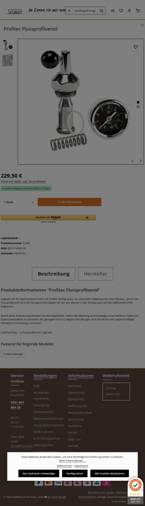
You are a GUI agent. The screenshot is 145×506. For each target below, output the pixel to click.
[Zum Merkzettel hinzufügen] (136, 47)
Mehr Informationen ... (72, 460)
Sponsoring (75, 419)
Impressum (81, 465)
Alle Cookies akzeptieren (109, 473)
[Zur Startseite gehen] (13, 10)
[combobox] (85, 10)
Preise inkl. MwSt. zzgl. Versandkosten (23, 181)
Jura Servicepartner (46, 452)
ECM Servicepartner (47, 438)
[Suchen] (101, 10)
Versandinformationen (49, 425)
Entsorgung (41, 405)
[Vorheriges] (133, 161)
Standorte (75, 426)
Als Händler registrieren (41, 396)
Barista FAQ (76, 399)
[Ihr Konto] (129, 10)
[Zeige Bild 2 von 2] (138, 106)
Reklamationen (44, 412)
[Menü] (113, 10)
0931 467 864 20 (17, 404)
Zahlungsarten (43, 445)
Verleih (72, 432)
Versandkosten (87, 497)
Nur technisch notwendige (39, 473)
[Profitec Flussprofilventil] (81, 101)
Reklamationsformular (48, 419)
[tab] (53, 273)
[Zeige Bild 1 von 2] (138, 102)
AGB (36, 386)
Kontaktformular (22, 446)
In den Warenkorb (69, 202)
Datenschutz (76, 393)
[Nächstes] (140, 161)
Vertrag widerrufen (113, 391)
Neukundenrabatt (80, 413)
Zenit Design (58, 497)
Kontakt (73, 446)
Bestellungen (45, 375)
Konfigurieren (74, 473)
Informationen (81, 375)
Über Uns (74, 439)
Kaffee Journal (77, 406)
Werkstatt (74, 386)
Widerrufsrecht (44, 432)
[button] (48, 219)
